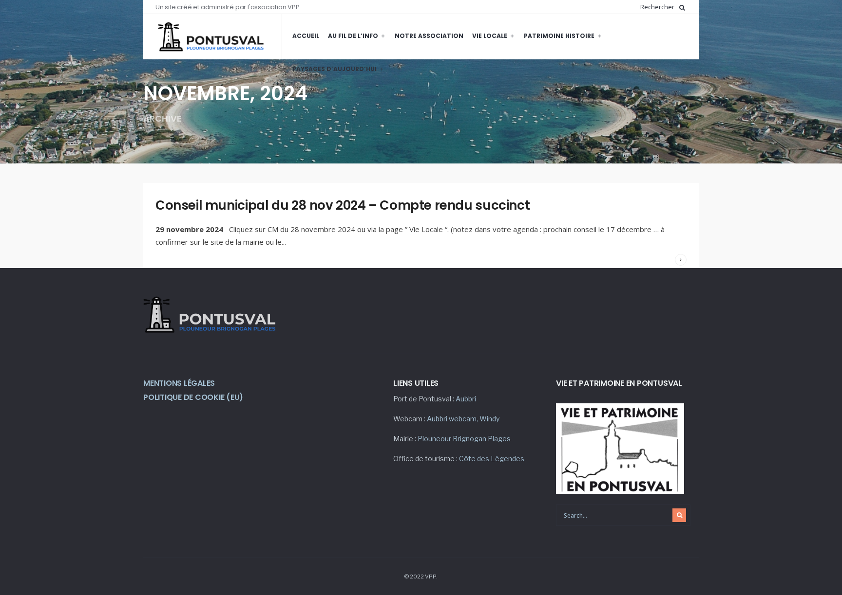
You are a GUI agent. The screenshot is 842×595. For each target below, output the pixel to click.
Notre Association (429, 36)
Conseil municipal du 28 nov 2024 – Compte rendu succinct (342, 205)
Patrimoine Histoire (559, 36)
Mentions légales (179, 383)
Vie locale (489, 36)
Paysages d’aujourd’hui (334, 69)
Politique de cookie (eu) (193, 397)
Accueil (305, 36)
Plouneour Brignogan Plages (464, 438)
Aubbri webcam (452, 419)
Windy (489, 419)
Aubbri (466, 399)
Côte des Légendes (491, 458)
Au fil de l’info (353, 36)
